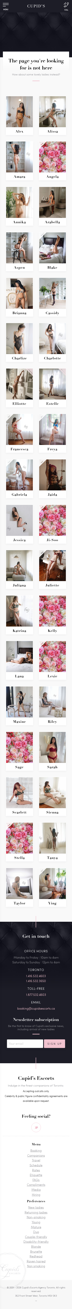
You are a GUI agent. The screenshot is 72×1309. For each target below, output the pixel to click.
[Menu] (6, 5)
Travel (36, 1160)
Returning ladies (36, 1212)
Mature (36, 1227)
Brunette (36, 1251)
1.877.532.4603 (36, 995)
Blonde (36, 1246)
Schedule (36, 1165)
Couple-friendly (36, 1237)
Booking (36, 1150)
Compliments (36, 1185)
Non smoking (36, 1266)
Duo (36, 1232)
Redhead (36, 1256)
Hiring (36, 1195)
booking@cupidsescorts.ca (36, 1008)
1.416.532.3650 (36, 981)
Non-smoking (36, 1217)
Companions (36, 1155)
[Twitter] (36, 1127)
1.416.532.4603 (36, 976)
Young (36, 1222)
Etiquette (36, 1175)
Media (36, 1190)
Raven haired (36, 1261)
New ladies (36, 1207)
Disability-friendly (36, 1241)
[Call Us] (66, 6)
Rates (36, 1170)
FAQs (36, 1180)
